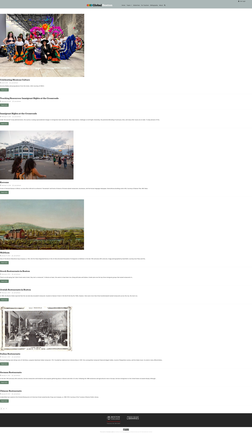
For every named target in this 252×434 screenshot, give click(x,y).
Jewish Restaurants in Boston (15, 289)
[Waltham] (42, 224)
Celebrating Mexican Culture (15, 79)
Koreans (4, 182)
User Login (242, 1)
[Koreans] (37, 155)
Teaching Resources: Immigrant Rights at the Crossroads (29, 98)
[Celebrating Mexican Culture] (42, 45)
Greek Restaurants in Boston (15, 271)
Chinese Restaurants (11, 391)
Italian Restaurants (10, 353)
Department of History (113, 421)
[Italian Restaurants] (36, 329)
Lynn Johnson (14, 83)
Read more (4, 90)
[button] (164, 5)
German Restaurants (11, 372)
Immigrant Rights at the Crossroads (18, 113)
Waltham (5, 252)
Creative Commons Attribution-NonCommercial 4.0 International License (133, 432)
